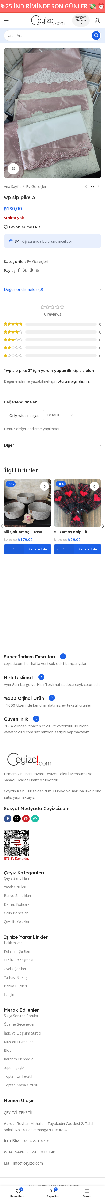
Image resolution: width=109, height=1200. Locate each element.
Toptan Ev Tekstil (18, 1076)
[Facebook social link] (18, 270)
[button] (27, 549)
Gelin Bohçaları (16, 913)
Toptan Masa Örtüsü (21, 1085)
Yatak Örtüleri (15, 886)
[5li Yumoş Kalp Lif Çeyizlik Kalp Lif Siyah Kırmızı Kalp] (78, 503)
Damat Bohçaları (18, 904)
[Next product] (98, 186)
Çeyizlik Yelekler (16, 921)
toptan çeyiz (14, 1067)
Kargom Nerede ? (81, 20)
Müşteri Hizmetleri (19, 1041)
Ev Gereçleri (36, 186)
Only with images (24, 415)
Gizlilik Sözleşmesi (18, 959)
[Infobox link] (35, 656)
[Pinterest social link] (31, 270)
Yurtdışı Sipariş (15, 977)
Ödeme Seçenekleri (19, 1024)
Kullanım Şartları (17, 951)
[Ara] (96, 35)
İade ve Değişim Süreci (22, 1033)
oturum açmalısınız (73, 381)
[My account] (97, 20)
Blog (7, 1050)
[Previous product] (86, 186)
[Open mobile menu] (6, 20)
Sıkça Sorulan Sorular (21, 1015)
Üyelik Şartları (15, 968)
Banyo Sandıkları (17, 895)
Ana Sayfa (12, 186)
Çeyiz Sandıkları (16, 878)
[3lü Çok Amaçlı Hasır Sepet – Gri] (27, 503)
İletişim (9, 994)
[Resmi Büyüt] (13, 169)
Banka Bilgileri (15, 986)
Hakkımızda (13, 942)
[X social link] (25, 270)
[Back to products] (92, 186)
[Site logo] (47, 19)
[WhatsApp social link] (38, 270)
